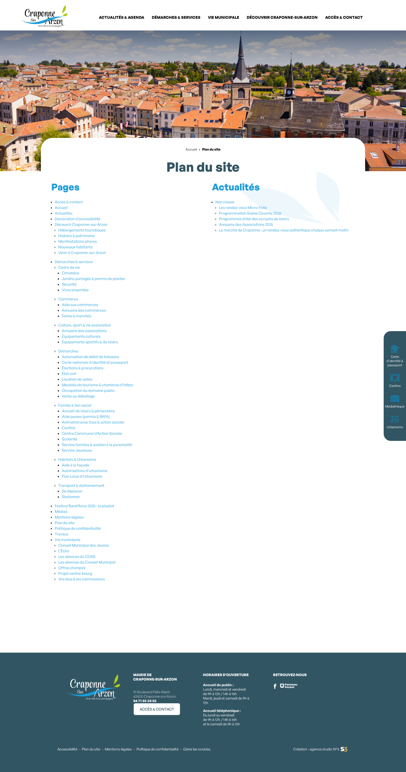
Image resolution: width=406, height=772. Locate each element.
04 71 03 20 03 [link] (144, 701)
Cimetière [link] (70, 273)
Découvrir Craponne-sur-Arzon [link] (81, 224)
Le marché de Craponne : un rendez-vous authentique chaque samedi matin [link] (283, 230)
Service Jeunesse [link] (77, 450)
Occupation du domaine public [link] (88, 390)
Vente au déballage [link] (78, 396)
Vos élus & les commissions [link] (81, 579)
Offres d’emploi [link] (72, 567)
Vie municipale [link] (67, 539)
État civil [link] (69, 373)
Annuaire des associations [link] (84, 330)
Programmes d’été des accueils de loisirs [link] (254, 218)
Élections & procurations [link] (82, 368)
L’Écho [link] (63, 551)
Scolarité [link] (69, 439)
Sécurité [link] (69, 284)
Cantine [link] (68, 427)
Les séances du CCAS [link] (76, 556)
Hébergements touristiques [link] (82, 230)
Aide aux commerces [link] (80, 304)
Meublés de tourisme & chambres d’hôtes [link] (97, 384)
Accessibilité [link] (67, 749)
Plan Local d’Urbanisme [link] (82, 476)
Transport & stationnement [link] (81, 485)
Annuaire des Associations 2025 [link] (246, 224)
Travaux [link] (61, 534)
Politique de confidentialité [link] (78, 528)
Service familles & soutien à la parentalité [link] (97, 444)
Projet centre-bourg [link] (75, 573)
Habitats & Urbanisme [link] (77, 459)
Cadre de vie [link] (69, 267)
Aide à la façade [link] (75, 465)
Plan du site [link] (64, 522)
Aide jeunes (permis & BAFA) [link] (86, 416)
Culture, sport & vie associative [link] (84, 325)
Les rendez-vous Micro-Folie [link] (243, 207)
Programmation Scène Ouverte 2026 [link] (250, 213)
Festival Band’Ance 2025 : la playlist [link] (84, 505)
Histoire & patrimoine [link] (76, 235)
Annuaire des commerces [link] (84, 310)
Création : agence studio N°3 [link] (316, 749)
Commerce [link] (68, 299)
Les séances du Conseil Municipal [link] (87, 562)
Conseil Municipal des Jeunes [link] (83, 545)
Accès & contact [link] (69, 202)
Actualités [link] (63, 213)
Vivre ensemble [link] (75, 290)
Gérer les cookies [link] (197, 749)
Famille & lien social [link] (74, 405)
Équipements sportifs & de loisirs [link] (90, 342)
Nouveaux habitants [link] (75, 247)
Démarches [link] (68, 351)
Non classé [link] (224, 202)
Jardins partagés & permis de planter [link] (93, 278)
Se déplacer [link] (72, 491)
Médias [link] (61, 511)
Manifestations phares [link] (77, 241)
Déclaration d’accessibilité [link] (77, 218)
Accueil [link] (191, 149)
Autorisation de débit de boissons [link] (90, 356)
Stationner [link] (71, 496)
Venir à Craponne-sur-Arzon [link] (82, 252)
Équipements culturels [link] (81, 336)
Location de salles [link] (77, 379)
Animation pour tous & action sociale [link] (93, 422)
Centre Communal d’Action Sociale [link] (92, 433)
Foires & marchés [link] (76, 316)
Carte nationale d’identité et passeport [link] (95, 362)
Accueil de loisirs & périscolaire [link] (88, 411)
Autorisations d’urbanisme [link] (84, 470)
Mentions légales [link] (69, 517)
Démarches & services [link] (74, 261)
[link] (394, 17)
